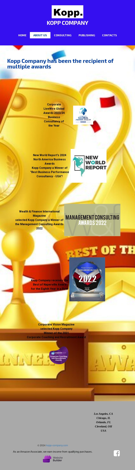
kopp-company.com (57, 445)
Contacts (109, 35)
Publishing (87, 35)
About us (40, 35)
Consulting (63, 35)
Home (22, 35)
